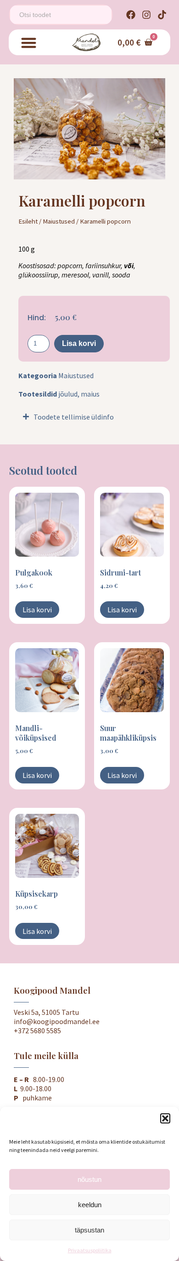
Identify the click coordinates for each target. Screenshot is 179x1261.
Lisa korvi (79, 343)
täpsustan (89, 1230)
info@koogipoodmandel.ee (57, 1021)
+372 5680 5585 (37, 1030)
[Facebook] (131, 15)
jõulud (68, 393)
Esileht (28, 221)
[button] (165, 1118)
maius (90, 393)
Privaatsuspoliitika (90, 1250)
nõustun (89, 1179)
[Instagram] (146, 15)
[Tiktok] (162, 15)
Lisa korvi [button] (37, 609)
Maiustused (59, 221)
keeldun (89, 1205)
